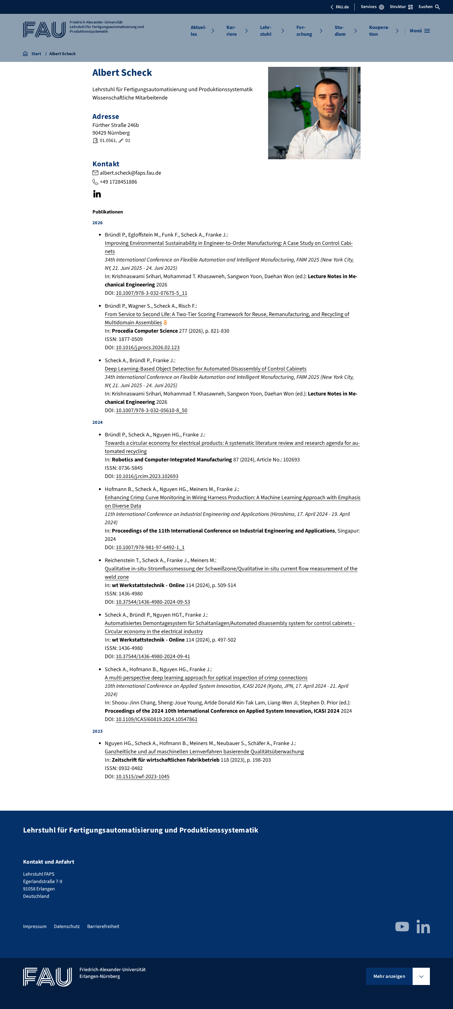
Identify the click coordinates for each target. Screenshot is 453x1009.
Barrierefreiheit (103, 926)
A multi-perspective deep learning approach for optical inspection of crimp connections (206, 678)
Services (369, 7)
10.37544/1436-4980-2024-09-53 (153, 602)
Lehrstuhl (265, 31)
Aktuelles (198, 31)
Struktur (398, 7)
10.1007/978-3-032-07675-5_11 (151, 293)
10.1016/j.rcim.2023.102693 (147, 476)
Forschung (304, 31)
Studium (340, 31)
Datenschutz (67, 926)
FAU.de (342, 7)
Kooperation (379, 31)
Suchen (425, 7)
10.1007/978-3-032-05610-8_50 (151, 410)
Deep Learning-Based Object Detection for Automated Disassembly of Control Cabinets (206, 369)
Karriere (231, 31)
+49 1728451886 (118, 182)
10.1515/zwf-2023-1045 (142, 776)
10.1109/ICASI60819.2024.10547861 (157, 719)
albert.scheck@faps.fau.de (130, 173)
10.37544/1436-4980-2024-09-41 (153, 656)
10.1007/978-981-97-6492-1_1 (150, 547)
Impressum (35, 926)
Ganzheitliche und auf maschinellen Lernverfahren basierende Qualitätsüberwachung (204, 752)
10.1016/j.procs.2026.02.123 (148, 347)
